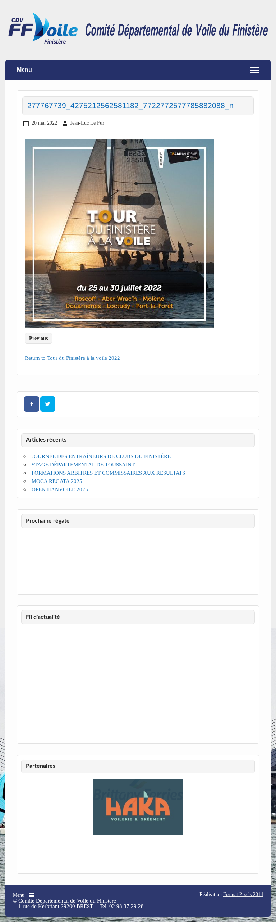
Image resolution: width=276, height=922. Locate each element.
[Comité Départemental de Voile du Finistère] (138, 42)
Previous (38, 338)
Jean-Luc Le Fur (87, 123)
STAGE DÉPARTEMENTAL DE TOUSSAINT (83, 464)
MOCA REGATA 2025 (57, 481)
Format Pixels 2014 (243, 894)
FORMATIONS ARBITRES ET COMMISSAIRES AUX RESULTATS (108, 473)
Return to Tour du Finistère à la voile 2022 (72, 358)
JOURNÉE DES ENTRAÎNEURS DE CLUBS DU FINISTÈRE (101, 456)
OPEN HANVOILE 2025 (60, 489)
